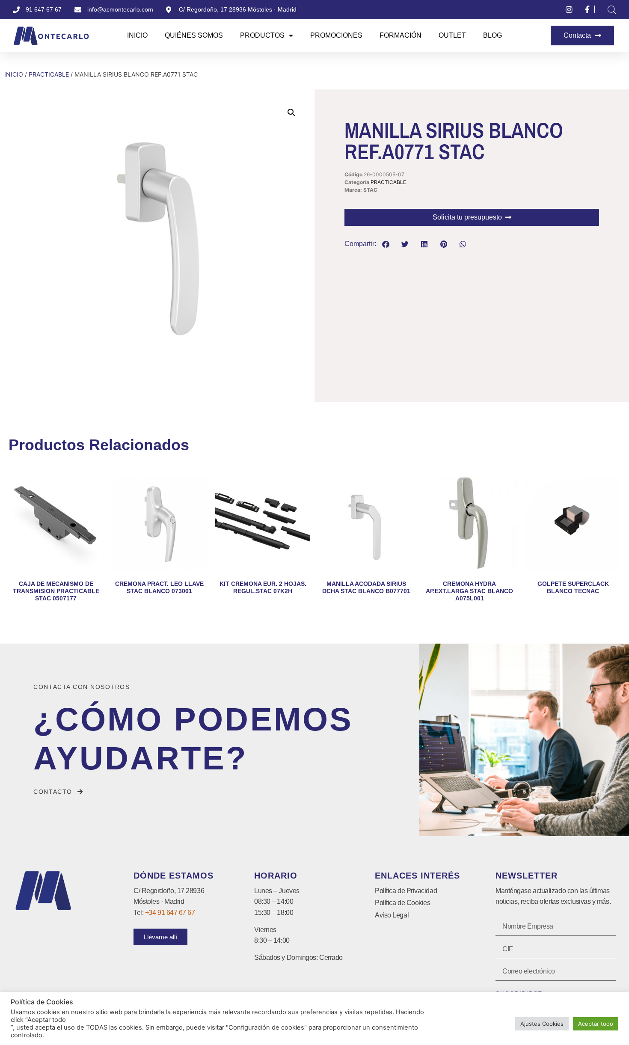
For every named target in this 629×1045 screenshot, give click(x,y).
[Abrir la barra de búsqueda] (612, 10)
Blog (492, 35)
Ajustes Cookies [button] (542, 1023)
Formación (400, 35)
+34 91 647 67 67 (170, 912)
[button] (291, 112)
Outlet (452, 35)
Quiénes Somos (194, 35)
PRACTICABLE (49, 74)
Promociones (336, 35)
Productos (262, 35)
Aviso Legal (392, 915)
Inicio (137, 35)
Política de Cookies (402, 902)
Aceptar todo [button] (595, 1023)
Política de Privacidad (406, 890)
